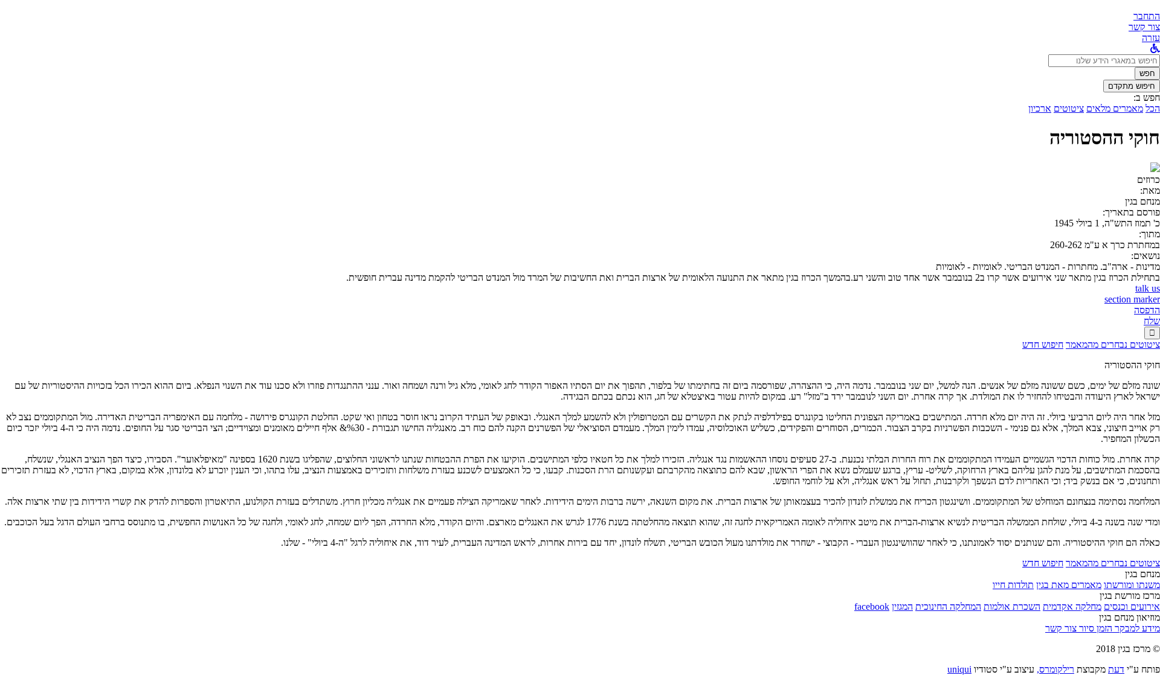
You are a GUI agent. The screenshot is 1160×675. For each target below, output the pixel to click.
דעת (1116, 669)
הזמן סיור (1094, 628)
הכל (1153, 108)
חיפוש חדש (1042, 344)
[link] (1144, 27)
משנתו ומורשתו (1132, 585)
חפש (1147, 73)
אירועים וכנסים (1132, 606)
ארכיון (1039, 108)
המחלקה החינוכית (948, 606)
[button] (1146, 16)
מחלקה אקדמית (1072, 606)
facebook (871, 606)
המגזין (902, 606)
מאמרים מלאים (1114, 108)
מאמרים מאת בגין (1068, 585)
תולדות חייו (1013, 585)
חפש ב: (1146, 97)
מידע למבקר (1136, 628)
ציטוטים (1069, 108)
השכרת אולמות (1012, 606)
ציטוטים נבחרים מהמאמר (1113, 344)
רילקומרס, (1055, 669)
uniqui (959, 669)
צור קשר (1061, 628)
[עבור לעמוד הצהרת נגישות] (1155, 48)
